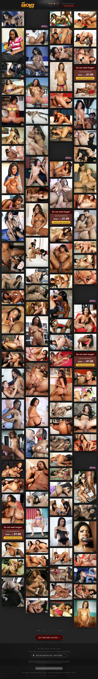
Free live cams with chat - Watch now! (49, 655)
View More (58, 648)
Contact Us (45, 672)
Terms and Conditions (25, 672)
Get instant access (68, 6)
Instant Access (53, 648)
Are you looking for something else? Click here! (49, 668)
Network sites (65, 3)
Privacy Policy (74, 672)
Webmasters (40, 672)
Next (59, 630)
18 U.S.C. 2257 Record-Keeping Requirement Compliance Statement (59, 672)
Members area (72, 3)
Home (39, 648)
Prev (38, 630)
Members (42, 648)
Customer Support (33, 672)
